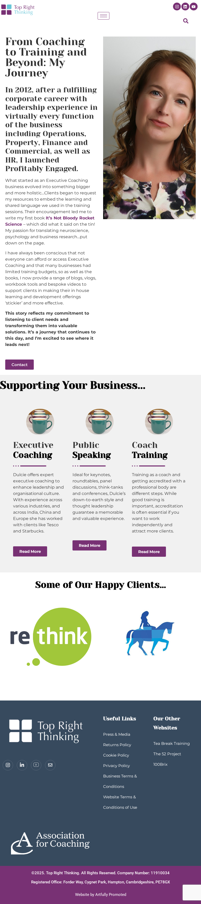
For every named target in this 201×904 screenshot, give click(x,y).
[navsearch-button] (186, 22)
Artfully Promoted (110, 894)
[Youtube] (194, 6)
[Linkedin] (185, 6)
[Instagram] (177, 6)
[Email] (50, 765)
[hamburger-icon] (103, 16)
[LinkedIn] (22, 765)
